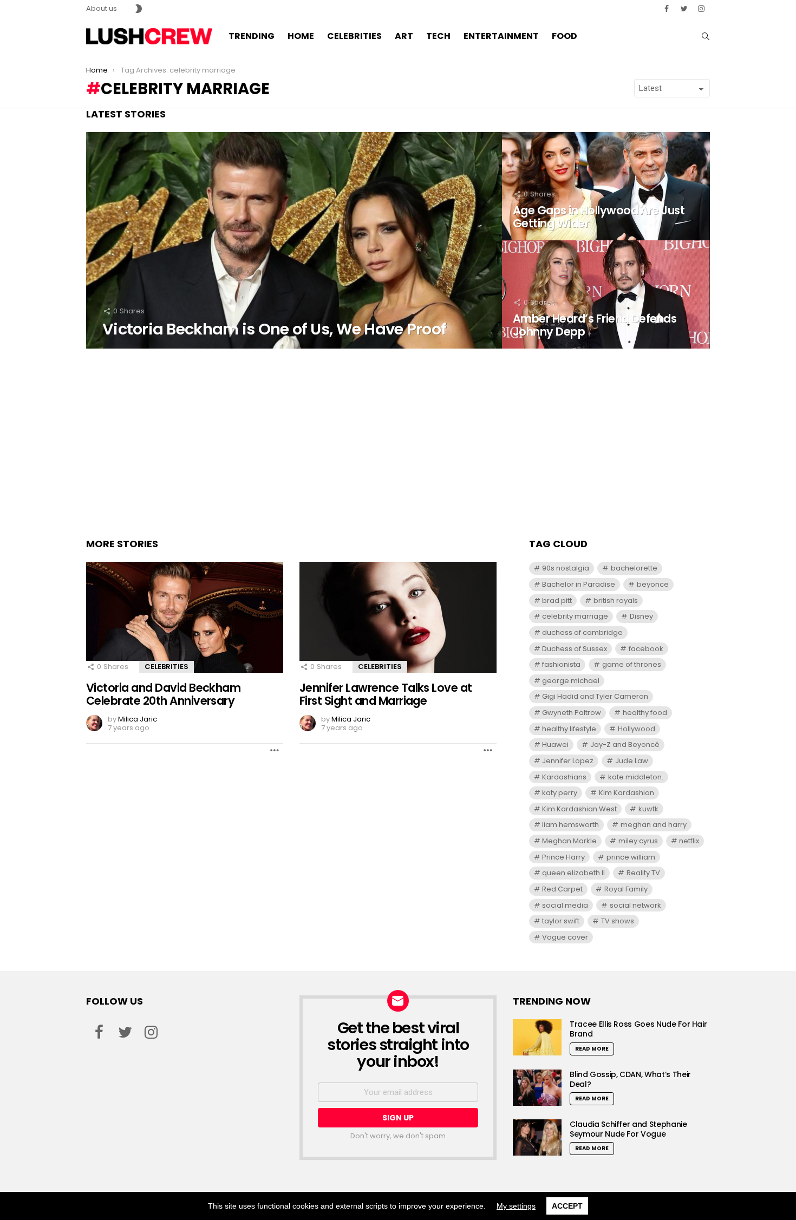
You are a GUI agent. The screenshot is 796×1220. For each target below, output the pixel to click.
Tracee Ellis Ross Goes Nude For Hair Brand (638, 1029)
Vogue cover (565, 937)
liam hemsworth (570, 824)
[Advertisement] (398, 440)
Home (301, 36)
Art (404, 36)
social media (565, 905)
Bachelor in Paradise (578, 584)
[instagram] (701, 9)
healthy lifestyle (569, 729)
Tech (438, 36)
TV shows (617, 921)
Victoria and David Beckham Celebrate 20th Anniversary (163, 694)
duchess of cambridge (582, 632)
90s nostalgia (565, 568)
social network (635, 905)
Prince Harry (563, 857)
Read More (592, 1049)
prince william (630, 857)
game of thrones (631, 664)
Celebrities (354, 36)
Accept (567, 1206)
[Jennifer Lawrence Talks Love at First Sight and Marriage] (398, 617)
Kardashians (564, 777)
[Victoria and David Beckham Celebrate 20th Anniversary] (184, 617)
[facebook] (666, 9)
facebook (646, 649)
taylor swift (560, 921)
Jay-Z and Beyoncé (625, 744)
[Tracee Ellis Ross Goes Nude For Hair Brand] (537, 1037)
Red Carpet (562, 889)
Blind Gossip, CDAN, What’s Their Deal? (630, 1079)
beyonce (653, 584)
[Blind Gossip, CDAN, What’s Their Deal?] (537, 1088)
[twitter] (684, 9)
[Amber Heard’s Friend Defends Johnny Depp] (606, 294)
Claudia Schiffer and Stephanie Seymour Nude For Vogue (628, 1129)
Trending (252, 36)
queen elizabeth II (573, 873)
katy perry (559, 793)
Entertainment (501, 36)
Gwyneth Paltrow (571, 712)
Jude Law (631, 761)
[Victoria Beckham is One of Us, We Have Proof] (294, 240)
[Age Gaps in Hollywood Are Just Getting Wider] (606, 186)
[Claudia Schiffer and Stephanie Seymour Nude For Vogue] (537, 1137)
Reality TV (643, 873)
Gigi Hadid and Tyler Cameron (595, 696)
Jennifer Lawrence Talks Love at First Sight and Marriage (385, 694)
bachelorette (634, 568)
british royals (615, 600)
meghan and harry (654, 824)
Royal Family (626, 889)
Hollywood (636, 729)
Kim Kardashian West (579, 809)
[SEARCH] (705, 36)
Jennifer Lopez (567, 761)
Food (564, 36)
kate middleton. (635, 777)
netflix (689, 841)
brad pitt (557, 600)
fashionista (561, 664)
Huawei (555, 744)
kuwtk (648, 809)
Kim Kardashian (626, 793)
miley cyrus (638, 841)
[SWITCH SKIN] (138, 8)
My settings (516, 1206)
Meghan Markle (569, 841)
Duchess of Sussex (574, 649)
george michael (570, 680)
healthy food (645, 712)
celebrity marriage (575, 616)
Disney (641, 616)
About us (101, 8)
